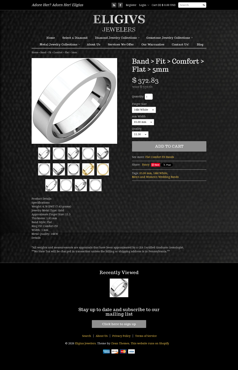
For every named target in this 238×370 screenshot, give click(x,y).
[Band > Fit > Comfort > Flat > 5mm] (74, 101)
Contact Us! (180, 44)
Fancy (145, 164)
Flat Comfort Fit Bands (159, 156)
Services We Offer (121, 44)
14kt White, (160, 173)
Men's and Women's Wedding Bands (155, 176)
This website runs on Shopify (150, 343)
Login (142, 5)
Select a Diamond (74, 37)
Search (184, 5)
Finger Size (139, 103)
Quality (136, 128)
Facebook (120, 5)
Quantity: (138, 96)
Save (157, 164)
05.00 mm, (145, 173)
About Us (93, 44)
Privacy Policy (121, 335)
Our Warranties (152, 44)
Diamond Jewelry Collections (116, 37)
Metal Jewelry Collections (58, 44)
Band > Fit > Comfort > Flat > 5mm (58, 52)
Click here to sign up (119, 324)
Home (50, 37)
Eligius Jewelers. (86, 343)
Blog (200, 44)
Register (131, 5)
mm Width (139, 116)
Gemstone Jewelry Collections (168, 37)
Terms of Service (146, 335)
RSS (114, 5)
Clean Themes (120, 343)
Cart (164, 5)
